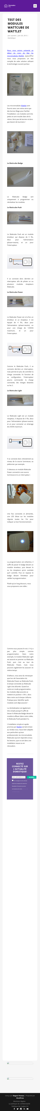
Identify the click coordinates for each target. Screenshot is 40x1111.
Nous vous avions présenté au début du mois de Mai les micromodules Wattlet (20, 53)
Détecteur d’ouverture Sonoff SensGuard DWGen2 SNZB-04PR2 (19, 963)
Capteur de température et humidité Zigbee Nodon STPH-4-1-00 (19, 900)
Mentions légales (19, 1101)
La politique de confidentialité (19, 1104)
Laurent (13, 36)
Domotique (12, 38)
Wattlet (23, 106)
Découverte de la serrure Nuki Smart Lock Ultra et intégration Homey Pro (19, 834)
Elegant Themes (18, 1096)
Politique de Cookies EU (20, 1106)
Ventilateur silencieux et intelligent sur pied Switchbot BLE (19, 1019)
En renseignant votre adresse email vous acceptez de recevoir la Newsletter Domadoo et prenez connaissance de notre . (20, 786)
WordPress (20, 1098)
